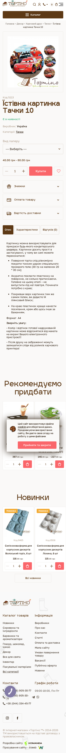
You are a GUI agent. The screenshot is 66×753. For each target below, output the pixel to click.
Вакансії (40, 660)
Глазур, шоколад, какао (14, 645)
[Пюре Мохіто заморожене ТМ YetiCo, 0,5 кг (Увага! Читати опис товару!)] (50, 416)
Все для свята (12, 656)
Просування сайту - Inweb (19, 747)
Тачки (47, 23)
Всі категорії (11, 671)
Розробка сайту (13, 743)
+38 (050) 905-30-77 (17, 697)
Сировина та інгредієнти (11, 629)
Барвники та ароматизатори (12, 637)
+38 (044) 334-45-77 (18, 703)
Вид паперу (11, 141)
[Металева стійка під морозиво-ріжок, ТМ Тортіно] (18, 416)
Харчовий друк (34, 23)
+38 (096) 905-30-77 (18, 690)
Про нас (40, 627)
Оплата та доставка (47, 642)
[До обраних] (58, 171)
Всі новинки (33, 578)
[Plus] (19, 464)
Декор (20, 23)
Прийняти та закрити (37, 445)
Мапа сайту (42, 647)
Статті (39, 637)
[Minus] (7, 464)
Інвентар (8, 661)
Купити (41, 171)
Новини (40, 670)
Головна (10, 23)
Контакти (41, 632)
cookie (22, 426)
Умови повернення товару (47, 654)
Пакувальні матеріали (17, 666)
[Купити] (27, 464)
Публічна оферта (46, 665)
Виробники (42, 622)
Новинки (8, 622)
